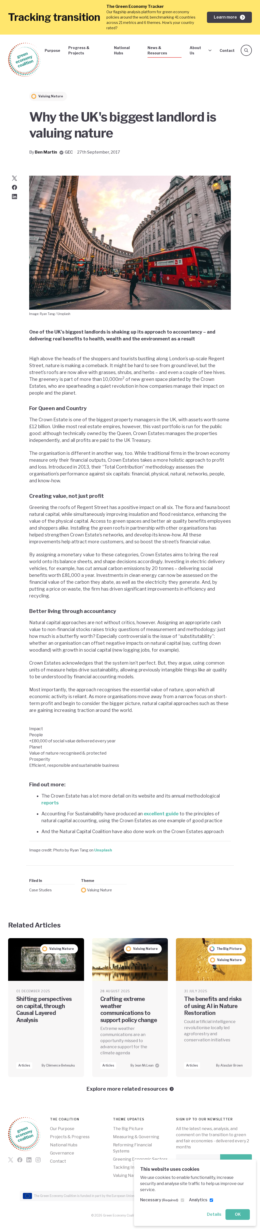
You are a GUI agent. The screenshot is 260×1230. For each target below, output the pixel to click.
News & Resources (157, 50)
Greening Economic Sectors (140, 1159)
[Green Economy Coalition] (24, 60)
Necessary (159, 1199)
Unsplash (103, 850)
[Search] (246, 50)
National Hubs (122, 50)
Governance (62, 1153)
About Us (195, 50)
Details (214, 1214)
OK (238, 1214)
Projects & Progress (70, 1136)
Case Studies (40, 890)
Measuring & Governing (136, 1136)
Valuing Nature (99, 890)
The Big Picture (128, 1128)
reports (50, 802)
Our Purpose (62, 1128)
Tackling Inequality (131, 1167)
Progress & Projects (78, 50)
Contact (227, 50)
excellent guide (161, 813)
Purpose (52, 50)
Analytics (198, 1199)
